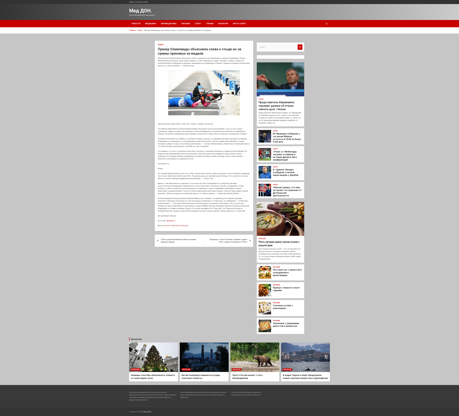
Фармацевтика (169, 24)
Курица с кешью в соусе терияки (286, 289)
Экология (223, 24)
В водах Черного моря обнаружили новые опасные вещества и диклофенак (305, 376)
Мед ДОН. (140, 11)
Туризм (209, 24)
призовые (184, 225)
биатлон (167, 225)
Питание (185, 24)
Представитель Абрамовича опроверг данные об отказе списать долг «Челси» (276, 106)
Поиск (300, 47)
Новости (135, 24)
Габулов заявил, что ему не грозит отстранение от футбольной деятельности (287, 191)
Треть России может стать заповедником (247, 376)
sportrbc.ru (171, 221)
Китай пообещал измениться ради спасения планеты (201, 376)
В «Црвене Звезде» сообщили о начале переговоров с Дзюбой (285, 172)
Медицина (150, 24)
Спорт (198, 24)
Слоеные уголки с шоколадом (283, 307)
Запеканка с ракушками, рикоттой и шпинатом (286, 324)
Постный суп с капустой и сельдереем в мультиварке (287, 272)
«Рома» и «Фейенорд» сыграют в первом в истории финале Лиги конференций (285, 155)
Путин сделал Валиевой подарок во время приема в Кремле (178, 240)
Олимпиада (175, 225)
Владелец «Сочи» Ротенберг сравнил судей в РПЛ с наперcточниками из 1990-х (228, 240)
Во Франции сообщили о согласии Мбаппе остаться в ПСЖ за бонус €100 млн (287, 137)
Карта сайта (239, 24)
